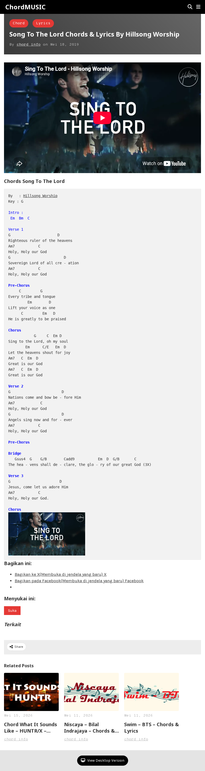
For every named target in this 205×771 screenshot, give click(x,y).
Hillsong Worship (40, 196)
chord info (29, 44)
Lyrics (43, 23)
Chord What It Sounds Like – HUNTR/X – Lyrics (30, 727)
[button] (198, 7)
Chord (19, 23)
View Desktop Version (105, 760)
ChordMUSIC (25, 7)
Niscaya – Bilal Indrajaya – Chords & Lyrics (89, 727)
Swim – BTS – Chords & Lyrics (151, 727)
